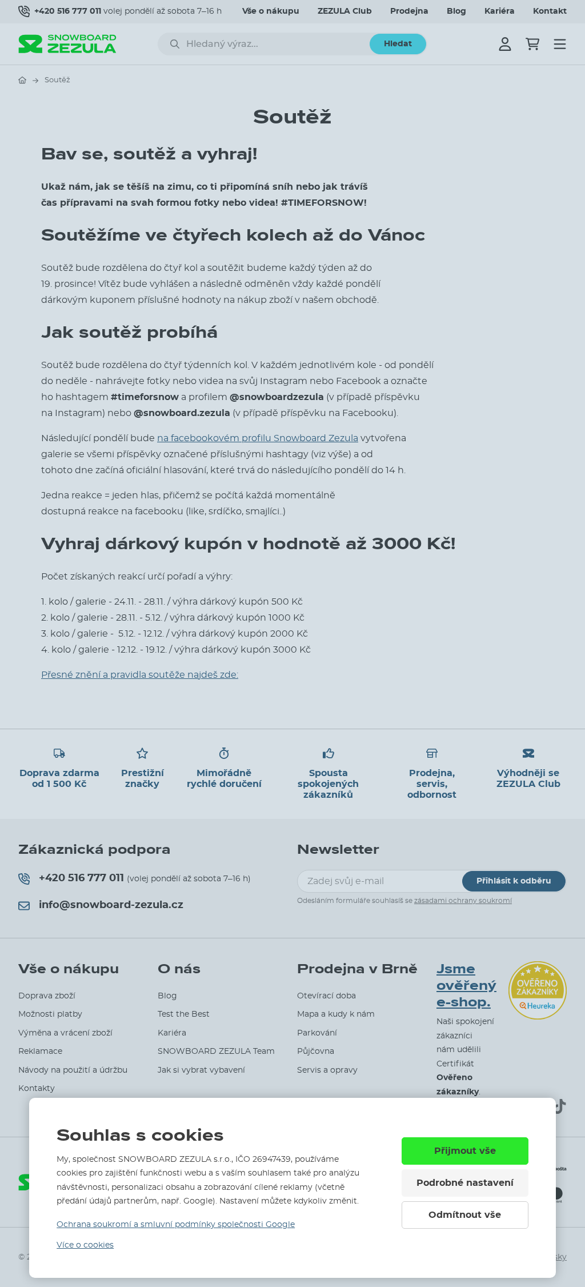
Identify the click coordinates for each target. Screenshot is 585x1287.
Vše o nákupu (270, 11)
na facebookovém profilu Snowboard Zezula (257, 438)
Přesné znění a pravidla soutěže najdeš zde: (139, 675)
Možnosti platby (50, 1014)
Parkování (317, 1033)
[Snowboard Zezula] (67, 43)
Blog (456, 11)
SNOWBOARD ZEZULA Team (216, 1052)
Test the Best (184, 1014)
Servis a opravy (327, 1070)
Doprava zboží (46, 996)
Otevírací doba (326, 996)
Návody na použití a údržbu (72, 1070)
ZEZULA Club (345, 11)
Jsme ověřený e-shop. (466, 985)
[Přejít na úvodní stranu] (22, 80)
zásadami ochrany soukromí (463, 900)
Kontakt (550, 11)
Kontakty (36, 1089)
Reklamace (40, 1052)
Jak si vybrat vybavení (201, 1070)
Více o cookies (85, 1245)
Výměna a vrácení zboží (65, 1033)
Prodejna (409, 11)
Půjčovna (315, 1052)
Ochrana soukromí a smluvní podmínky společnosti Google (176, 1225)
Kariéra (499, 11)
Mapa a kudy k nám (336, 1014)
